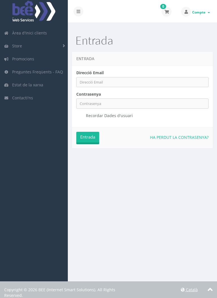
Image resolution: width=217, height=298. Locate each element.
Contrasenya (88, 94)
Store (16, 46)
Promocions (22, 59)
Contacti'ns (21, 97)
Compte (199, 12)
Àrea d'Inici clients (28, 33)
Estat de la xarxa (26, 84)
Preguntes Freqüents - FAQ (36, 71)
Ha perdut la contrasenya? (179, 137)
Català (191, 289)
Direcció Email (90, 72)
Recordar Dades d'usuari (109, 115)
